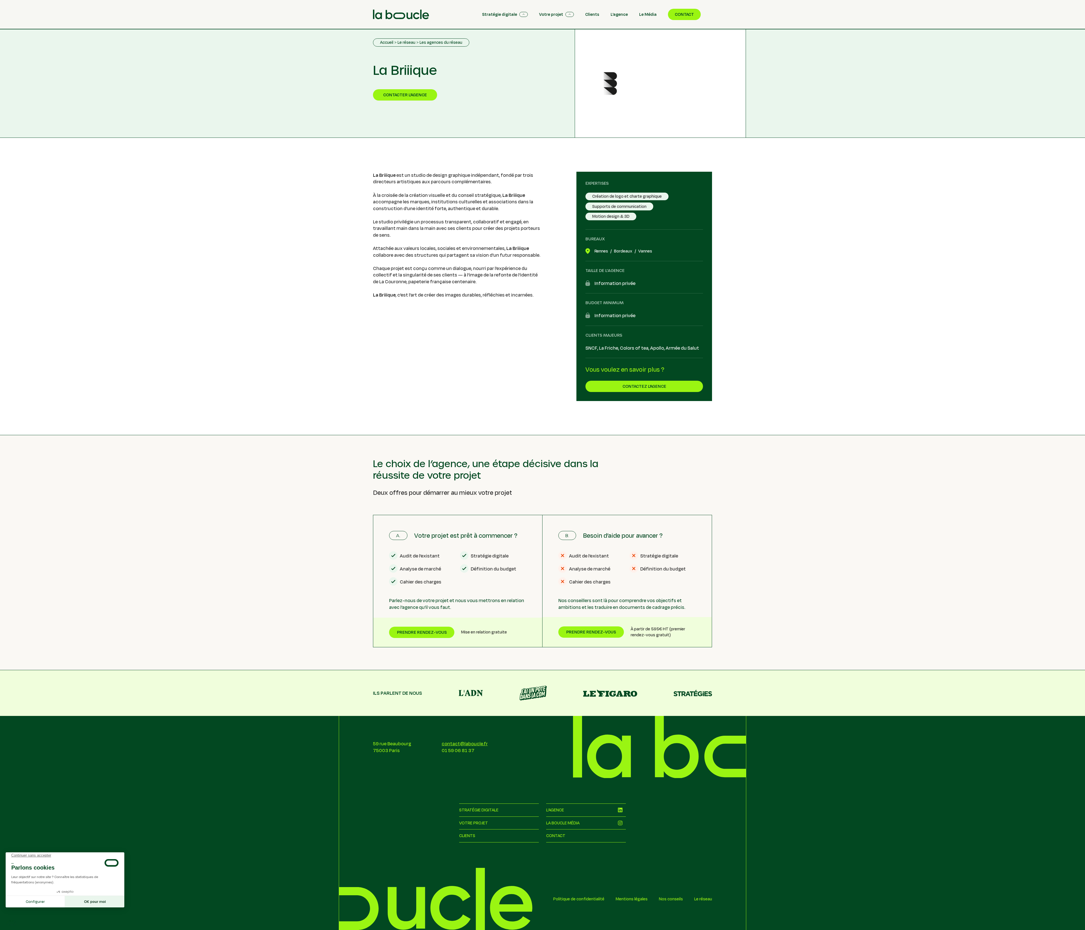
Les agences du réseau (441, 42)
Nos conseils (671, 899)
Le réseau (406, 42)
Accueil (386, 42)
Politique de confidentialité (578, 899)
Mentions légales (632, 899)
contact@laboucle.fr (465, 743)
